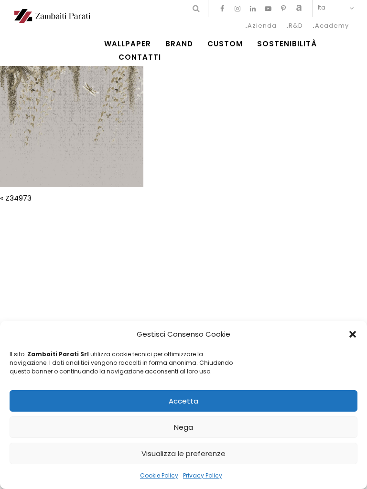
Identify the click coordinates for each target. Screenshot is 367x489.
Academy (332, 25)
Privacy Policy (202, 475)
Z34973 (18, 198)
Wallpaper (127, 44)
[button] (352, 334)
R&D (296, 25)
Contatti (140, 57)
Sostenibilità (287, 44)
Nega (183, 427)
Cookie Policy (159, 475)
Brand (179, 44)
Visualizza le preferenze (183, 453)
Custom (225, 44)
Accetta (183, 401)
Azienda (262, 25)
